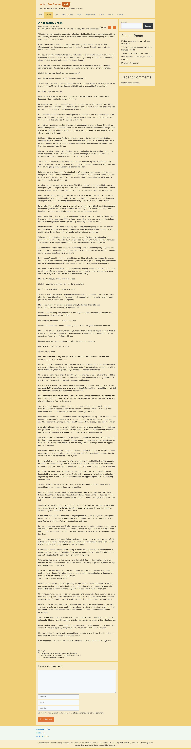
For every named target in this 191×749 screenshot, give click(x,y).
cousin (55, 653)
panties (69, 653)
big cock (43, 653)
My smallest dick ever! (130, 63)
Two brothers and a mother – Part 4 (135, 53)
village (75, 653)
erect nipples (62, 653)
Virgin (79, 15)
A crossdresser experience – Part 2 (52, 657)
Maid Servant (90, 15)
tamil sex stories (42, 736)
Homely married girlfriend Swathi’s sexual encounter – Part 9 (61, 655)
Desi (56, 15)
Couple (48, 15)
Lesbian (101, 15)
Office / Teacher (67, 15)
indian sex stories (43, 729)
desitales (120, 15)
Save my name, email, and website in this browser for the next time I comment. (72, 713)
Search (124, 22)
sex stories (40, 733)
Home (40, 15)
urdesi (110, 15)
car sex (49, 653)
